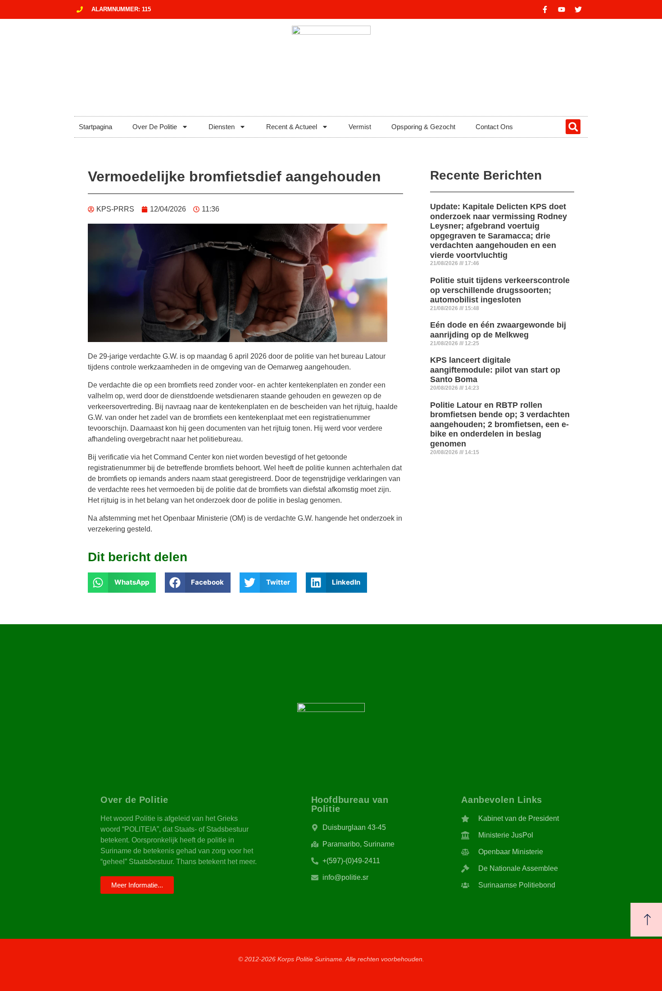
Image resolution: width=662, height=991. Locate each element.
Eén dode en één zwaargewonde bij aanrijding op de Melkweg (498, 329)
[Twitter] (578, 9)
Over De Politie (154, 127)
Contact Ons (494, 127)
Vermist (360, 127)
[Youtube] (561, 9)
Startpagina (95, 127)
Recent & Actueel (291, 127)
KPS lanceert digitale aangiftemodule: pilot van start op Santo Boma (495, 370)
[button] (573, 126)
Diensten (222, 127)
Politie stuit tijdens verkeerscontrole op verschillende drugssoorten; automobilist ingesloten (500, 290)
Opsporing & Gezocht (423, 127)
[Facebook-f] (545, 9)
